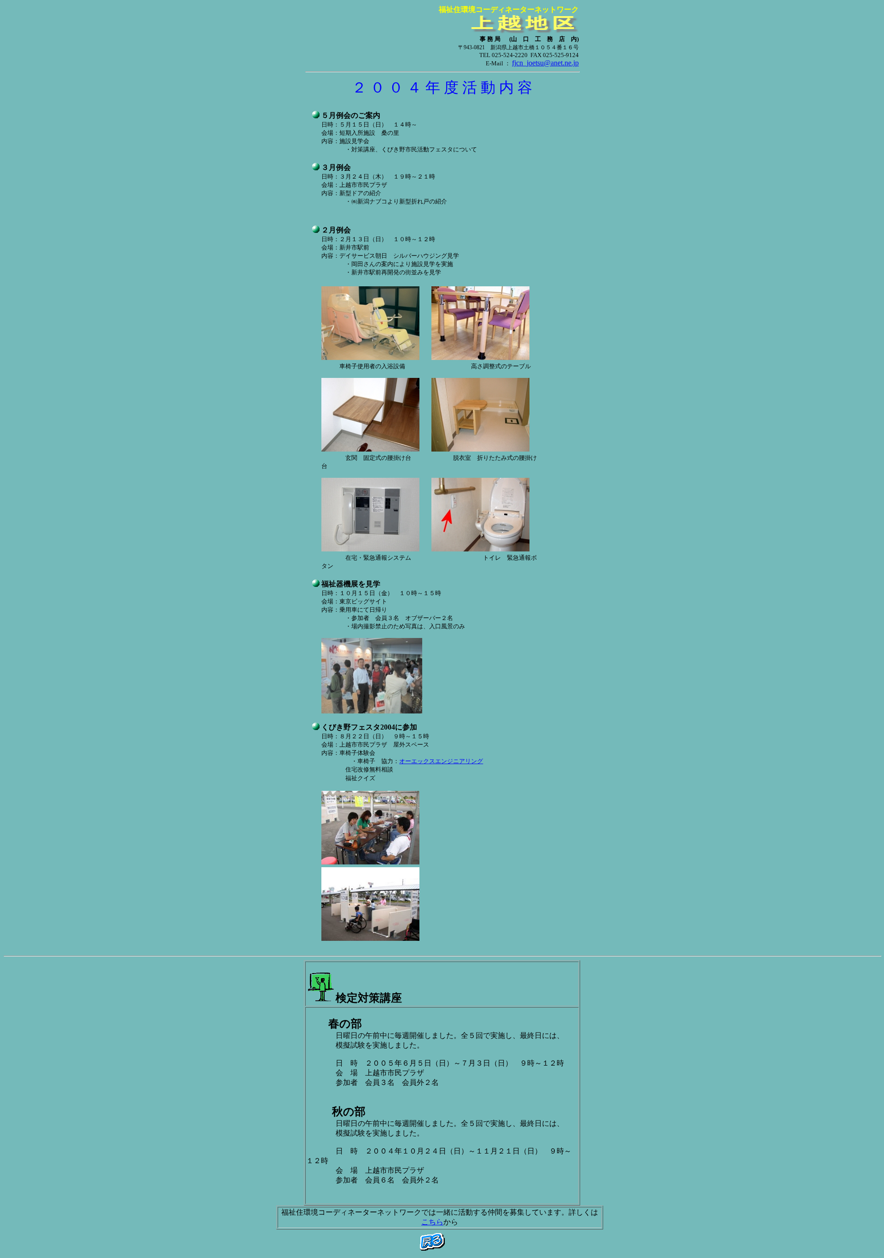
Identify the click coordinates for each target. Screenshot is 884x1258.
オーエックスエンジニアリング (441, 761)
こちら (432, 1222)
